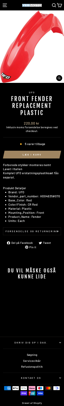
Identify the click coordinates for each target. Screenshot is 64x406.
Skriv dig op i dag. (31, 342)
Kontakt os (31, 377)
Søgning (32, 354)
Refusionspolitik (32, 366)
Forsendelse (32, 127)
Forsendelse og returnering (32, 231)
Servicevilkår (32, 360)
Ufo (32, 92)
